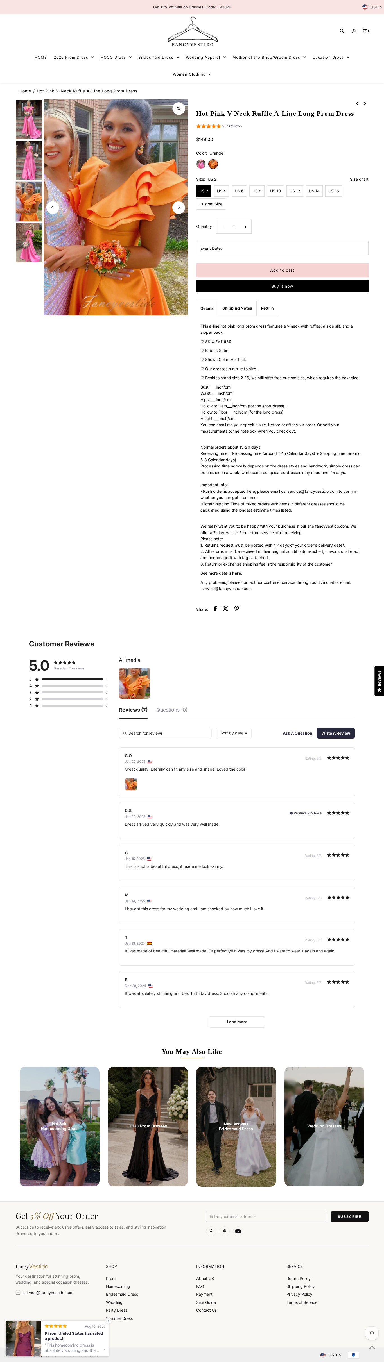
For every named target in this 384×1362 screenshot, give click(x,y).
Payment (204, 1294)
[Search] (342, 31)
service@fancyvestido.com (48, 1292)
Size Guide (206, 1302)
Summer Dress (119, 1318)
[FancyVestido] (192, 31)
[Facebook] (211, 1231)
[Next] (178, 207)
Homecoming (118, 1286)
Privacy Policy (299, 1294)
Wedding (114, 1302)
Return (267, 308)
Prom (111, 1278)
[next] (365, 103)
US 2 (203, 191)
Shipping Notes (237, 308)
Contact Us (206, 1310)
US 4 (221, 191)
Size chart (359, 179)
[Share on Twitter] (225, 609)
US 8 (256, 191)
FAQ (200, 1286)
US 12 (295, 191)
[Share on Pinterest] (236, 609)
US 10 (275, 191)
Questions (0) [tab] (172, 710)
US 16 (333, 191)
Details (207, 308)
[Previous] (52, 207)
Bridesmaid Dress (122, 1294)
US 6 (239, 191)
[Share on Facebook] (215, 609)
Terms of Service (301, 1302)
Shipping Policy (300, 1286)
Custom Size (210, 203)
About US (205, 1278)
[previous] (357, 103)
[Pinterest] (225, 1231)
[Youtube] (238, 1231)
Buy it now (282, 286)
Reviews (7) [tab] (133, 710)
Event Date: (211, 248)
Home (25, 90)
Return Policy (298, 1278)
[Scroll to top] (372, 1347)
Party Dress (116, 1310)
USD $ (376, 7)
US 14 (314, 191)
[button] (219, 127)
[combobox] (234, 733)
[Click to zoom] (178, 108)
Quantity (204, 226)
